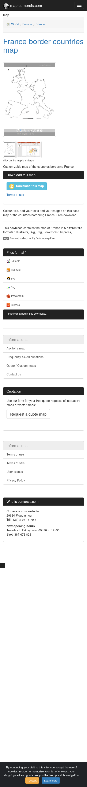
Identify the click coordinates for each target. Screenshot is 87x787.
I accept (32, 780)
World (14, 24)
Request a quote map (28, 414)
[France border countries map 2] (29, 149)
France (40, 24)
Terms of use (15, 194)
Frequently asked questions (25, 357)
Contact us (14, 374)
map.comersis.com (25, 5)
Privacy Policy (16, 480)
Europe (27, 24)
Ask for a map (16, 348)
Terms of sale (16, 463)
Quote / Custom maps (21, 365)
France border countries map (43, 45)
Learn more (50, 780)
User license (15, 471)
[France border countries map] (43, 99)
